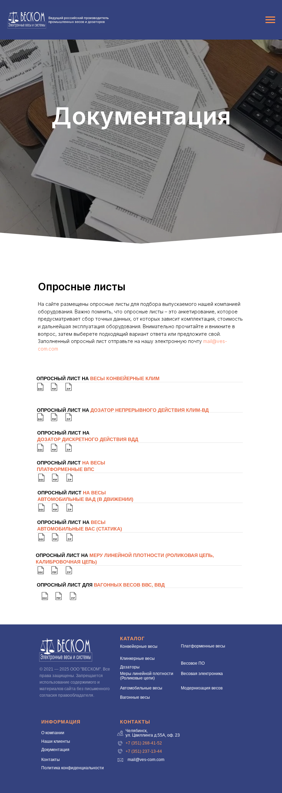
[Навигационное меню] (270, 20)
